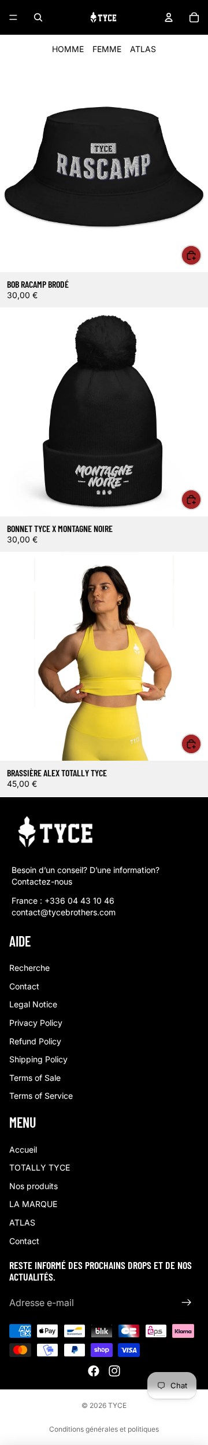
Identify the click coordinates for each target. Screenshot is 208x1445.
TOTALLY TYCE (39, 1167)
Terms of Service (41, 1096)
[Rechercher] (38, 17)
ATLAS (143, 49)
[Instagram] (114, 1371)
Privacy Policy (35, 1023)
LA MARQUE (33, 1204)
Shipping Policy (38, 1059)
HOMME (68, 49)
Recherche (29, 968)
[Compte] (168, 17)
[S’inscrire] (186, 1302)
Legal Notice (33, 1004)
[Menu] (13, 17)
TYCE (117, 1405)
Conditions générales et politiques (104, 1429)
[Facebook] (94, 1371)
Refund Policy (35, 1041)
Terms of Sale (35, 1078)
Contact (24, 986)
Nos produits (33, 1186)
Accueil (23, 1149)
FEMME (106, 49)
